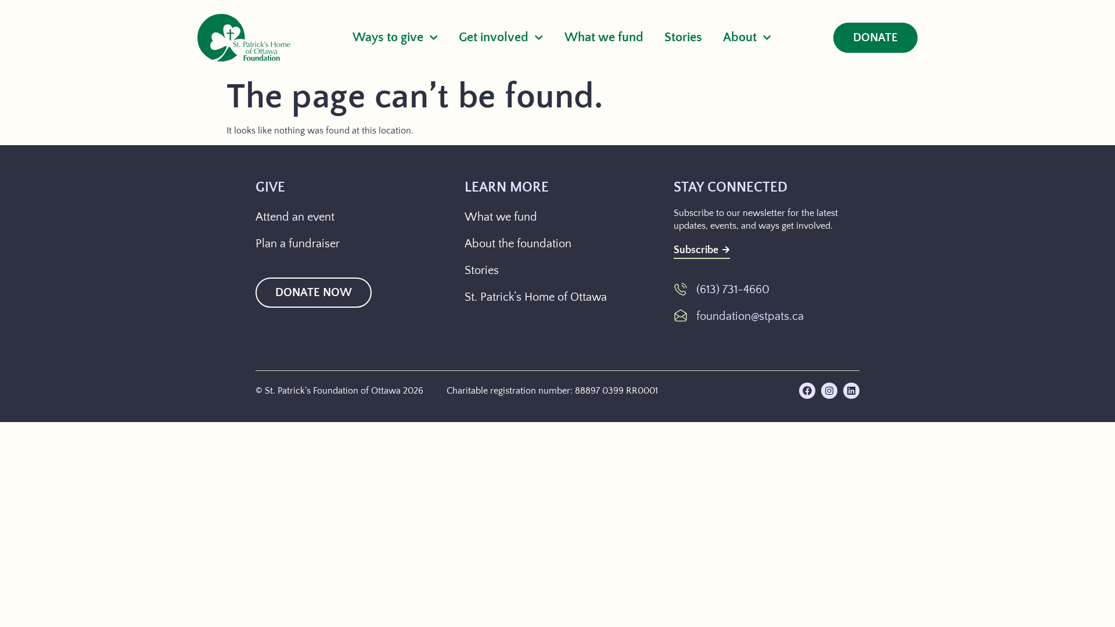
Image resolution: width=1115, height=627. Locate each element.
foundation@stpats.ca (750, 316)
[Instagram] (829, 391)
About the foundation (518, 243)
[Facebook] (807, 391)
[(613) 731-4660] (681, 289)
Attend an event (295, 217)
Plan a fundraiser (298, 243)
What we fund (603, 37)
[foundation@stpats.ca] (681, 316)
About (740, 37)
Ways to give (388, 37)
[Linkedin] (851, 391)
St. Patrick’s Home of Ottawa (536, 297)
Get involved (493, 37)
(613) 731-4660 (732, 289)
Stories (683, 37)
